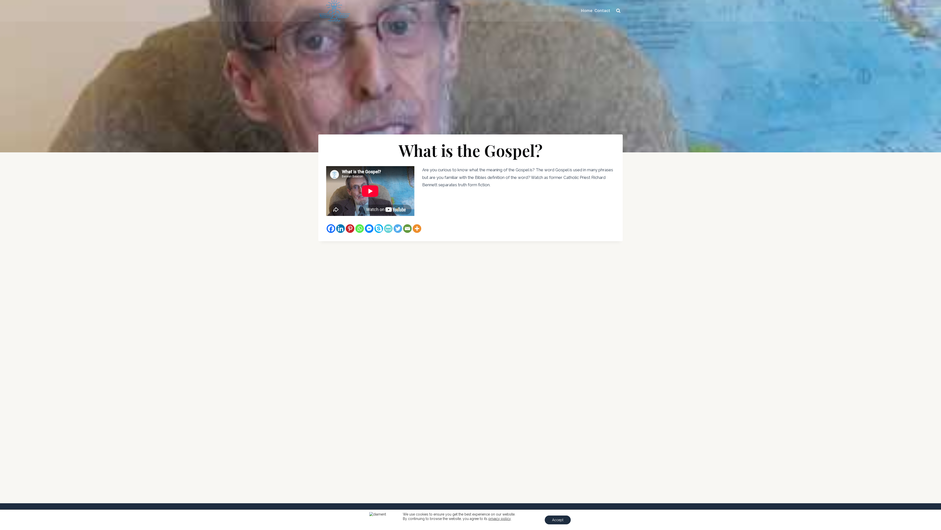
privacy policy (499, 519)
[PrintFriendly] (388, 228)
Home (586, 11)
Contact (602, 11)
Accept (557, 520)
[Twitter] (398, 228)
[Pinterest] (350, 228)
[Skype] (378, 228)
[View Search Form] (618, 10)
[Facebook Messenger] (369, 228)
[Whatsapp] (359, 228)
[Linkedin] (340, 228)
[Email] (407, 228)
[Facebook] (331, 228)
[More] (417, 228)
